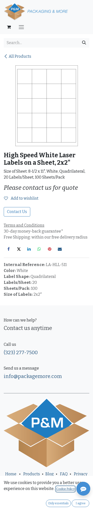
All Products (20, 56)
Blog (49, 474)
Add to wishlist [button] (24, 198)
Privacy (80, 474)
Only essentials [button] (58, 503)
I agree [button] (81, 503)
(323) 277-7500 (21, 352)
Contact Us (17, 211)
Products (31, 474)
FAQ (64, 474)
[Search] (84, 43)
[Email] (60, 249)
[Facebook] (8, 249)
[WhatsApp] (39, 249)
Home (10, 474)
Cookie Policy (65, 489)
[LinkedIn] (29, 249)
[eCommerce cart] (9, 27)
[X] (19, 249)
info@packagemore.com (33, 376)
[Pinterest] (50, 249)
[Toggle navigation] (21, 27)
